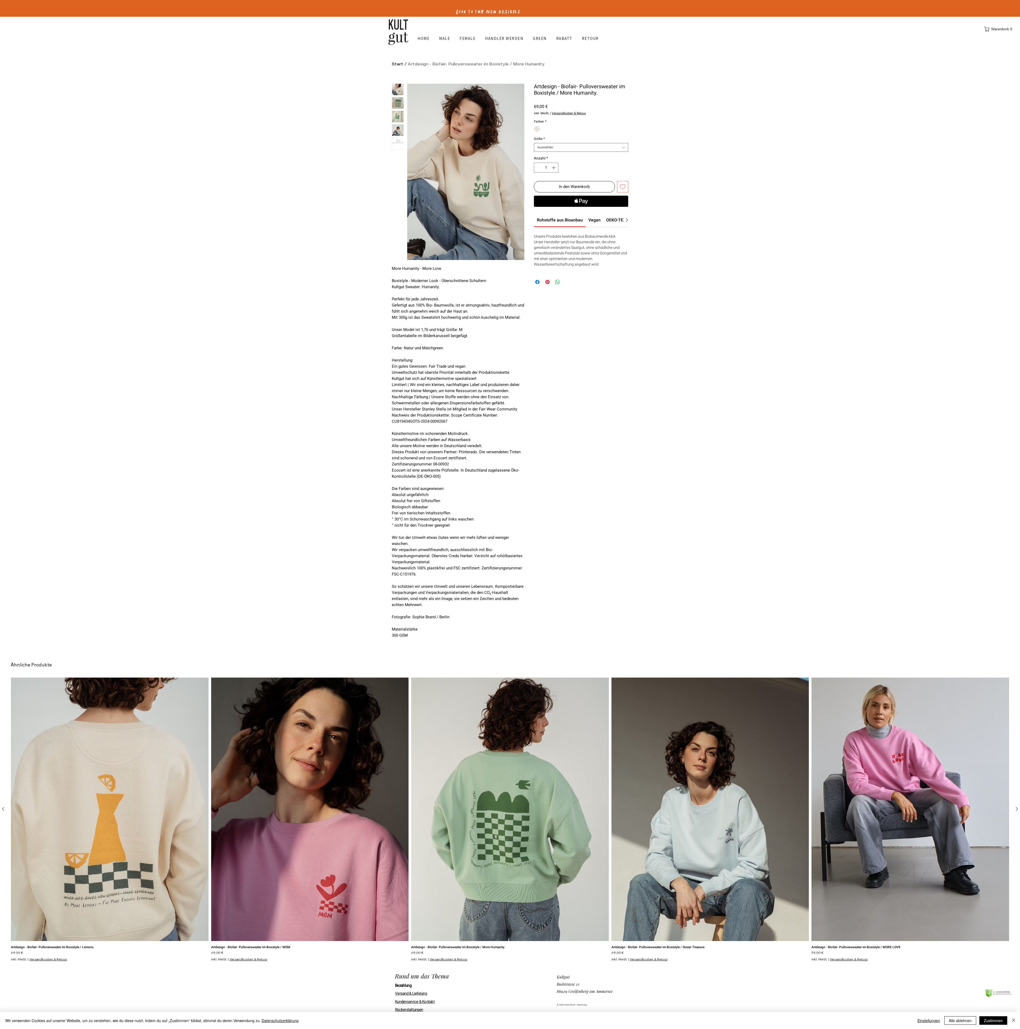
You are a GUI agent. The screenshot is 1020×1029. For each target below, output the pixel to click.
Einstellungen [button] (928, 1020)
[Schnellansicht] (110, 809)
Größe (539, 139)
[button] (999, 29)
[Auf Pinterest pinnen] (547, 282)
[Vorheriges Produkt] (3, 809)
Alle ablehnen (960, 1020)
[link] (560, 220)
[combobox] (581, 147)
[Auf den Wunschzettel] (622, 186)
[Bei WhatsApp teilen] (557, 282)
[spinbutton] (546, 167)
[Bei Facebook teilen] (537, 282)
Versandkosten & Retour (569, 113)
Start (397, 64)
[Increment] (554, 167)
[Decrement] (538, 167)
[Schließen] (1013, 1020)
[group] (510, 819)
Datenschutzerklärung (280, 1020)
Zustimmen (993, 1020)
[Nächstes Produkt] (1017, 809)
